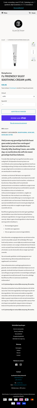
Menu (5, 13)
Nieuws (18, 352)
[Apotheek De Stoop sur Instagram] (21, 365)
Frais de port (13, 88)
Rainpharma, (22, 132)
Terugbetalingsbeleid (18, 336)
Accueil (3, 40)
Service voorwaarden (18, 329)
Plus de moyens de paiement (18, 123)
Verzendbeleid (18, 334)
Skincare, (31, 132)
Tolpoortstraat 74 (18, 377)
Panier (33, 13)
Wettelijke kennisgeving (19, 338)
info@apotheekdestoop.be (20, 385)
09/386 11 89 (19, 383)
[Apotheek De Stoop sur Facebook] (16, 365)
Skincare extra (7, 135)
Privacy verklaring (18, 331)
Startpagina (18, 348)
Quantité (4, 101)
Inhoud (3, 93)
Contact (18, 355)
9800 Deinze (18, 379)
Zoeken (18, 350)
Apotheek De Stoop (18, 394)
